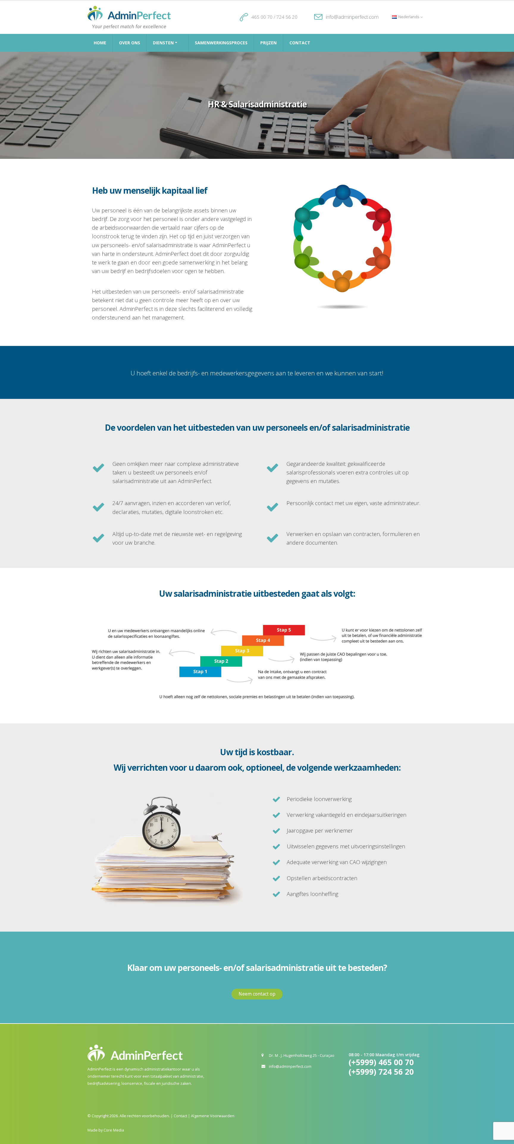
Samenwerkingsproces (221, 43)
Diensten (163, 43)
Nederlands (408, 16)
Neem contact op (257, 994)
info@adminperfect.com (352, 16)
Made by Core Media (105, 1130)
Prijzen (268, 43)
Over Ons (129, 43)
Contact (299, 43)
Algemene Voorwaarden (212, 1115)
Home (100, 43)
